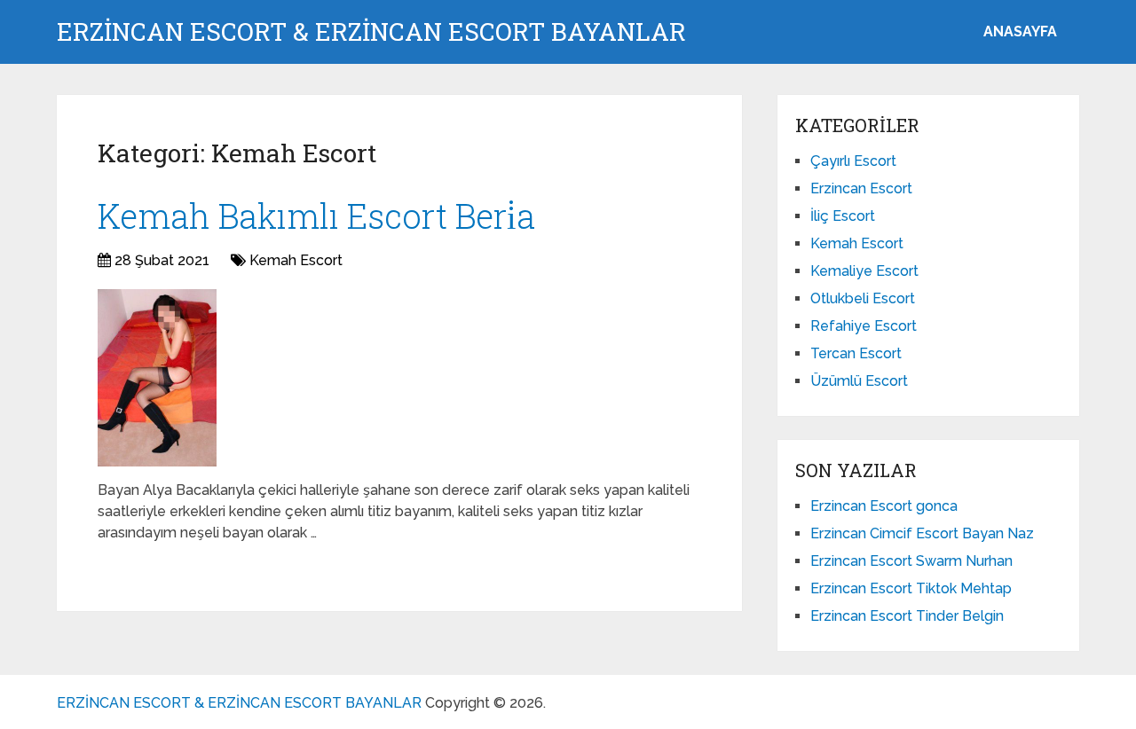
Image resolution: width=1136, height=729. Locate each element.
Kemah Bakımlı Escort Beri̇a (316, 215)
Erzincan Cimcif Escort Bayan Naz (922, 533)
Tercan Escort (856, 353)
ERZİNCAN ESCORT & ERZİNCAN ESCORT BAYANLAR (371, 32)
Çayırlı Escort (853, 161)
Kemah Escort (296, 260)
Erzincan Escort (861, 188)
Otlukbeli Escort (862, 298)
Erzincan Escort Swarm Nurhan (911, 561)
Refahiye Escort (863, 325)
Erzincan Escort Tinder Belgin (907, 616)
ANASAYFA (1020, 31)
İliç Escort (842, 216)
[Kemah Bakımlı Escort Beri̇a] (157, 377)
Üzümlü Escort (859, 380)
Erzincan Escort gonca (884, 506)
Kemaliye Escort (864, 271)
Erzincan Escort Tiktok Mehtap (911, 588)
